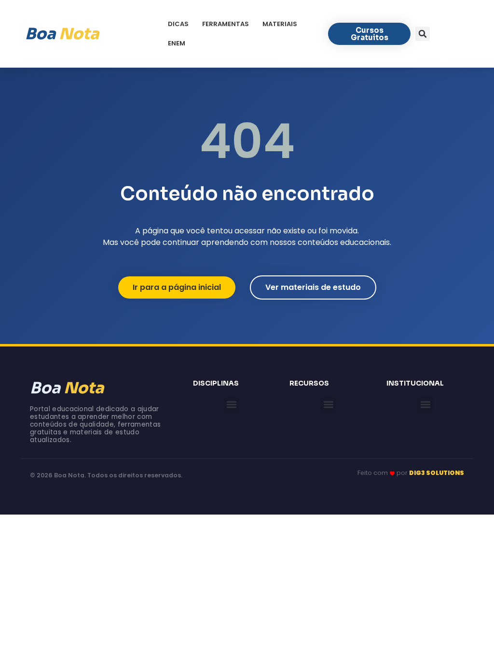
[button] (422, 34)
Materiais (279, 24)
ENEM (176, 43)
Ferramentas (225, 24)
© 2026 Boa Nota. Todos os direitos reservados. (106, 475)
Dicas (178, 24)
